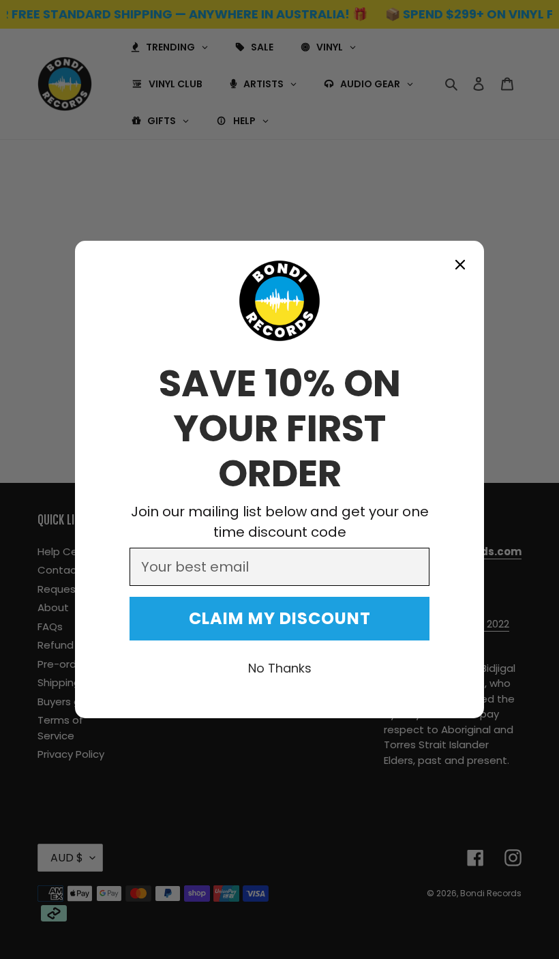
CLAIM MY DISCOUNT (280, 618)
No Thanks (280, 668)
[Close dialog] (460, 264)
